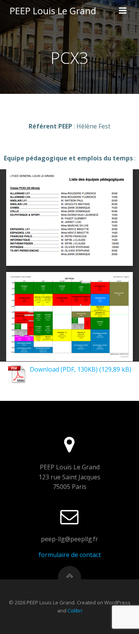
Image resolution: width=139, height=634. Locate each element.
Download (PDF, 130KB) (64, 369)
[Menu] (122, 10)
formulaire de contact (70, 555)
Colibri (75, 610)
